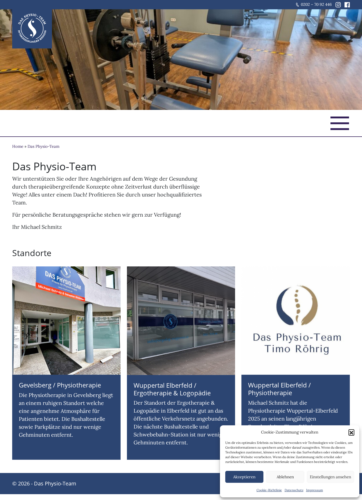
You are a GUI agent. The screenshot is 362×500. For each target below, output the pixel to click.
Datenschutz (294, 490)
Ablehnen (285, 476)
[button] (351, 432)
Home (17, 146)
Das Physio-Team (43, 146)
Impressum (314, 490)
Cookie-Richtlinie (269, 490)
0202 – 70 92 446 (316, 4)
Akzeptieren (244, 476)
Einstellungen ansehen (330, 476)
